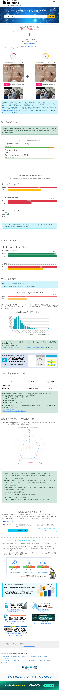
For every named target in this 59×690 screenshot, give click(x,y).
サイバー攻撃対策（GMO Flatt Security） (44, 660)
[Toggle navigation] (54, 2)
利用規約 (22, 644)
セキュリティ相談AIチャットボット (8, 658)
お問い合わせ (15, 644)
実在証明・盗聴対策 (5, 660)
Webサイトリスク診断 (42, 656)
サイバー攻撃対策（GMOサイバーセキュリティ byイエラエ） (22, 660)
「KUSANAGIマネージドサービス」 (33, 347)
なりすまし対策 (4, 662)
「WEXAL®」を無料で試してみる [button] (46, 528)
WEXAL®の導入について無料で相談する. (14, 411)
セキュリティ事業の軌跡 (13, 662)
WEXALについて (8, 521)
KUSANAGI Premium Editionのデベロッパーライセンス (16, 110)
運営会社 (8, 644)
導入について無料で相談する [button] (17, 530)
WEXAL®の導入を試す (9, 409)
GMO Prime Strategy (29, 646)
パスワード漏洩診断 (32, 656)
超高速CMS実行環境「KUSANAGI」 (12, 347)
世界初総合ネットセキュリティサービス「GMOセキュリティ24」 (14, 656)
